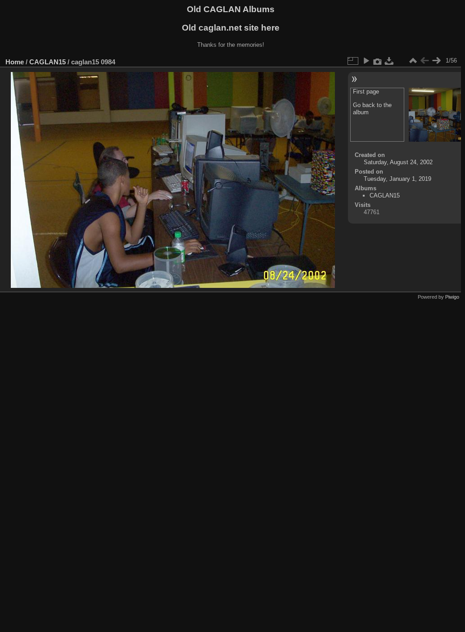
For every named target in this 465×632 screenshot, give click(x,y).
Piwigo (452, 297)
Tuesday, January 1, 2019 (397, 178)
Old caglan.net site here (231, 27)
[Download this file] (389, 61)
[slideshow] (366, 61)
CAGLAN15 (47, 62)
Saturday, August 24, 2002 (398, 162)
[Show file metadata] (378, 61)
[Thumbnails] (413, 61)
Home (14, 62)
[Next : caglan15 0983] (436, 61)
